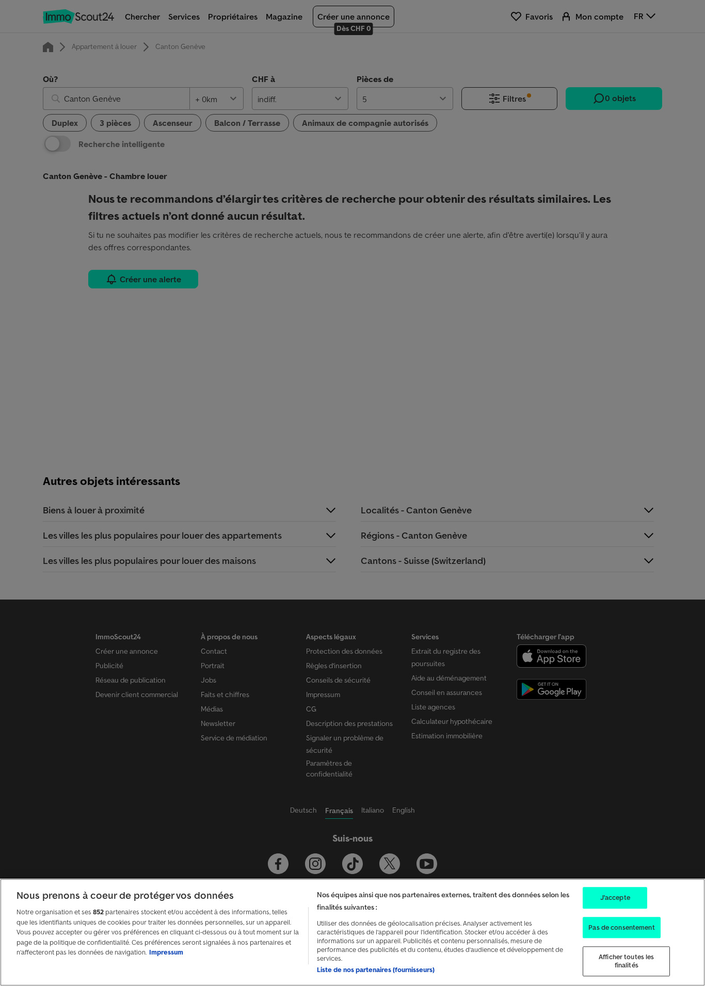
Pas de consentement (621, 927)
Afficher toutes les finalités (626, 961)
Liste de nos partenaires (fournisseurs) (376, 969)
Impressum (166, 952)
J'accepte (615, 897)
